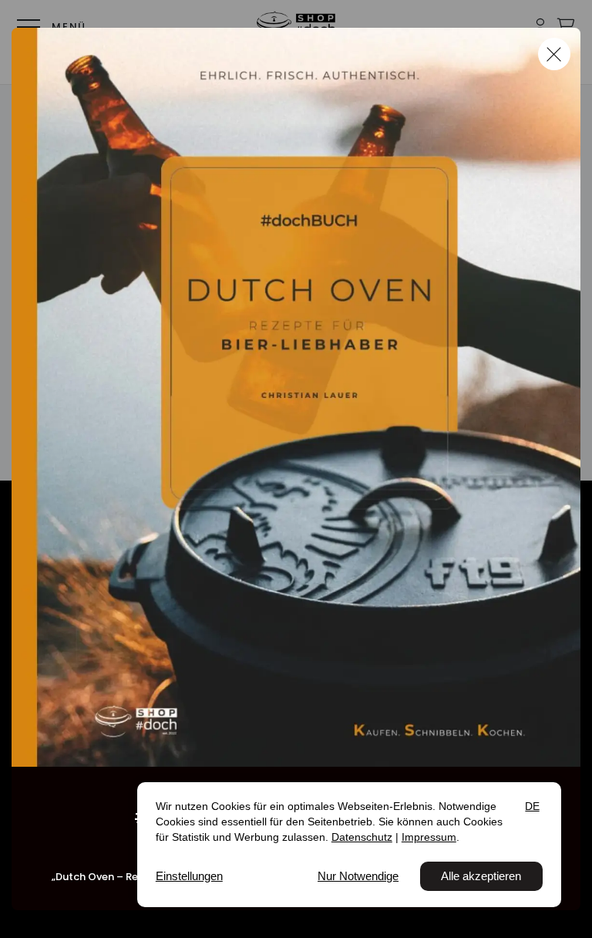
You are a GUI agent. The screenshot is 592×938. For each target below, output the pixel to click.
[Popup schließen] (554, 54)
